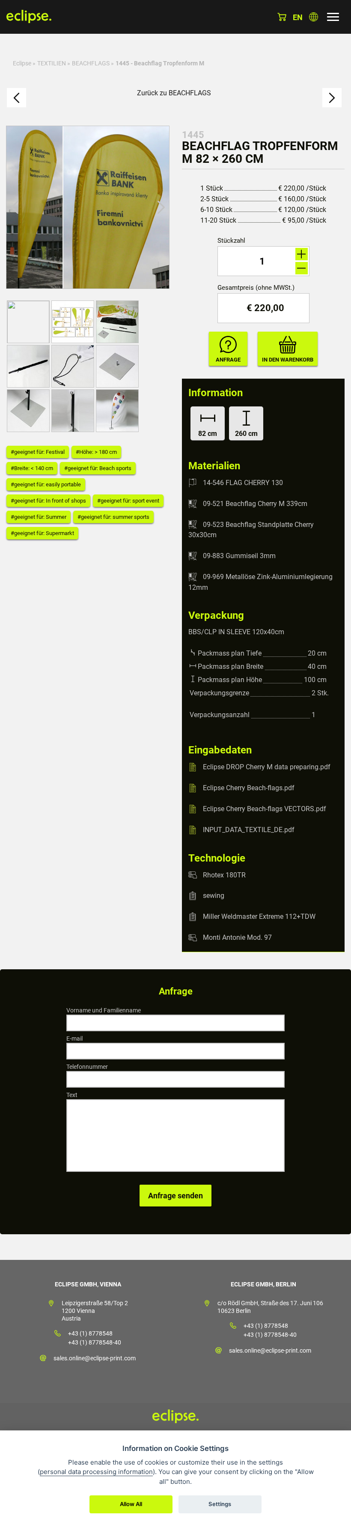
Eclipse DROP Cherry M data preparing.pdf (266, 767)
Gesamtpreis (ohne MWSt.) (255, 288)
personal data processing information (96, 1472)
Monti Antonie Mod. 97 (237, 937)
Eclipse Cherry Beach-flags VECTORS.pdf (264, 809)
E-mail (74, 1039)
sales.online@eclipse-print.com (95, 1358)
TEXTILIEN (51, 63)
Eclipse (22, 63)
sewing (213, 895)
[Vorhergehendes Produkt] (16, 97)
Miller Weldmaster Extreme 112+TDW (259, 916)
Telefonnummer (87, 1067)
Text (71, 1095)
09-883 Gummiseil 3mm (239, 556)
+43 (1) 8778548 (90, 1333)
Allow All (131, 1504)
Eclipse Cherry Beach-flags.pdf (248, 788)
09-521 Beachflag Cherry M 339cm (255, 504)
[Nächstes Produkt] (332, 97)
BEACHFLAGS (91, 63)
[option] (88, 207)
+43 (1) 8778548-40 (94, 1342)
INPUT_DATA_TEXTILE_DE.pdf (248, 830)
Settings (219, 1504)
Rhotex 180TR (224, 875)
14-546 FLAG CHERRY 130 (243, 483)
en (298, 17)
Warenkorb (281, 16)
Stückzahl (231, 241)
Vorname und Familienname (103, 1010)
